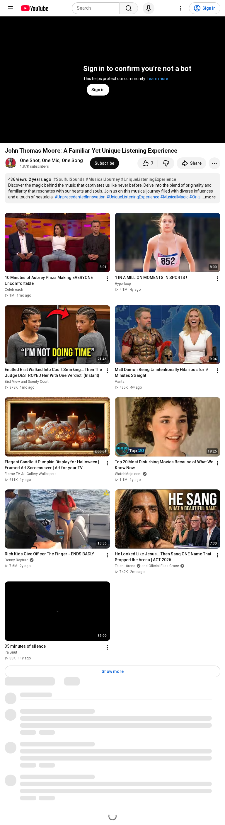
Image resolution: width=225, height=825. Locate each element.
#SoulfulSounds (69, 179)
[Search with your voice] (148, 8)
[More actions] (214, 163)
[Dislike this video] (166, 163)
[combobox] (97, 8)
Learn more (157, 78)
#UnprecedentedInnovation (79, 197)
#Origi (195, 197)
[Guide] (10, 8)
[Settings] (180, 8)
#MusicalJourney (103, 179)
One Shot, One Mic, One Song (51, 160)
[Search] (128, 8)
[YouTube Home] (34, 8)
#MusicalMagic (174, 197)
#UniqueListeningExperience (148, 179)
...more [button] (209, 197)
